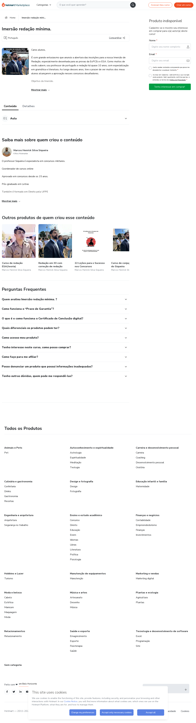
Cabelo (8, 597)
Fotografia (75, 491)
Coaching (140, 457)
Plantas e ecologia (147, 592)
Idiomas (74, 540)
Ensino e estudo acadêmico (86, 515)
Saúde (73, 651)
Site (138, 646)
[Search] (133, 5)
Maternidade (142, 486)
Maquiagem (10, 612)
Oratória (140, 467)
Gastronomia (11, 496)
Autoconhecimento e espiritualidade (91, 447)
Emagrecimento (78, 636)
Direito (73, 525)
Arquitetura (10, 520)
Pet (6, 452)
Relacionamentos (14, 631)
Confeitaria (10, 486)
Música (73, 607)
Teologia (75, 467)
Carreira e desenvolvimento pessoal (157, 447)
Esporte (74, 641)
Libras (73, 544)
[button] (62, 118)
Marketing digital (145, 578)
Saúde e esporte (80, 631)
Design (73, 486)
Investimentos (143, 535)
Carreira (140, 452)
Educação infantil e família (151, 481)
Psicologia (75, 559)
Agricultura (142, 597)
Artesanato (76, 597)
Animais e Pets (13, 447)
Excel (139, 636)
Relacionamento (13, 636)
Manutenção (76, 578)
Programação (143, 641)
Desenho (75, 602)
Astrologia (75, 452)
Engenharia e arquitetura (18, 515)
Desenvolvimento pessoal (150, 462)
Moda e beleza (13, 592)
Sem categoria (13, 665)
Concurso (75, 520)
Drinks (7, 491)
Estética (8, 602)
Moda (7, 617)
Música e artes (78, 592)
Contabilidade (143, 520)
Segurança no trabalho (16, 525)
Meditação (75, 462)
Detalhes (29, 106)
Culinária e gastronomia (18, 481)
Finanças (140, 530)
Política (74, 554)
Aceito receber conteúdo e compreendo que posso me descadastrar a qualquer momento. (171, 68)
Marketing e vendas (147, 573)
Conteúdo (10, 106)
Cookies (185, 711)
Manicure (9, 607)
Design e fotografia (81, 481)
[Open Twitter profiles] (13, 692)
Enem (73, 535)
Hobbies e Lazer (13, 573)
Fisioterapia (76, 646)
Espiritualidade (78, 457)
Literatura (75, 549)
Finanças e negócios (147, 515)
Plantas (140, 602)
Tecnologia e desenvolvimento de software (162, 631)
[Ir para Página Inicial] (17, 4)
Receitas (9, 501)
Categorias (42, 5)
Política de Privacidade (178, 80)
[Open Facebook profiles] (7, 692)
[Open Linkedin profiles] (20, 692)
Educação (75, 530)
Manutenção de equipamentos (88, 573)
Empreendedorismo (146, 525)
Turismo (8, 578)
